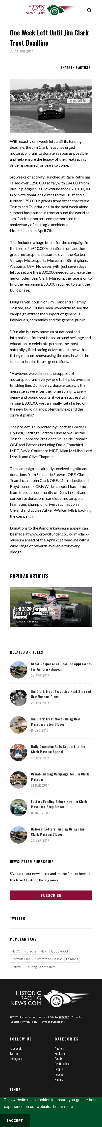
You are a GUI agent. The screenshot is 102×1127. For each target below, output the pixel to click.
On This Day (62, 1063)
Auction (59, 1048)
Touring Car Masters (40, 967)
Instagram (16, 1058)
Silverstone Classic (48, 959)
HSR (44, 951)
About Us (77, 1016)
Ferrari (16, 967)
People (59, 1068)
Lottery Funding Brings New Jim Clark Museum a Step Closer (59, 804)
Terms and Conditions (52, 1021)
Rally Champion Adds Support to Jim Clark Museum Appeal (58, 749)
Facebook (16, 1048)
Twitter (14, 1053)
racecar (64, 1016)
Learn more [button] (63, 1106)
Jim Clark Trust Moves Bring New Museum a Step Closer (55, 721)
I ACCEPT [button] (15, 1121)
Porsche (30, 951)
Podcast (59, 1074)
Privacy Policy (29, 1021)
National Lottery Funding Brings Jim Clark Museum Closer (58, 831)
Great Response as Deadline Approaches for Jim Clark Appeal (61, 666)
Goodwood (59, 951)
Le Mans (72, 959)
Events (58, 1058)
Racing (59, 1079)
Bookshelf (60, 1053)
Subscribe (51, 895)
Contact (15, 1021)
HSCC (16, 951)
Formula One (21, 959)
